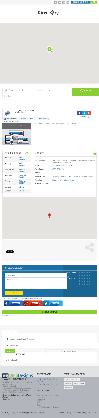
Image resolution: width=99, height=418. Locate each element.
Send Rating (14, 293)
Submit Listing (80, 413)
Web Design (67, 383)
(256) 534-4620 (58, 169)
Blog (69, 413)
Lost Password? (69, 351)
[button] (49, 49)
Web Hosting (68, 387)
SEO (77, 380)
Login (9, 331)
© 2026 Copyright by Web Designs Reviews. (19, 413)
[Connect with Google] (33, 305)
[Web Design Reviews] (49, 12)
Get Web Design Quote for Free (47, 380)
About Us (93, 413)
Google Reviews (49, 312)
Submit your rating (17, 126)
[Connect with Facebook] (13, 305)
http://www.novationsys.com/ (63, 180)
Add (93, 2)
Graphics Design (69, 380)
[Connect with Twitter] (53, 305)
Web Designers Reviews (48, 384)
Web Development (79, 383)
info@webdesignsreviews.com (48, 407)
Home (61, 413)
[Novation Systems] (16, 137)
